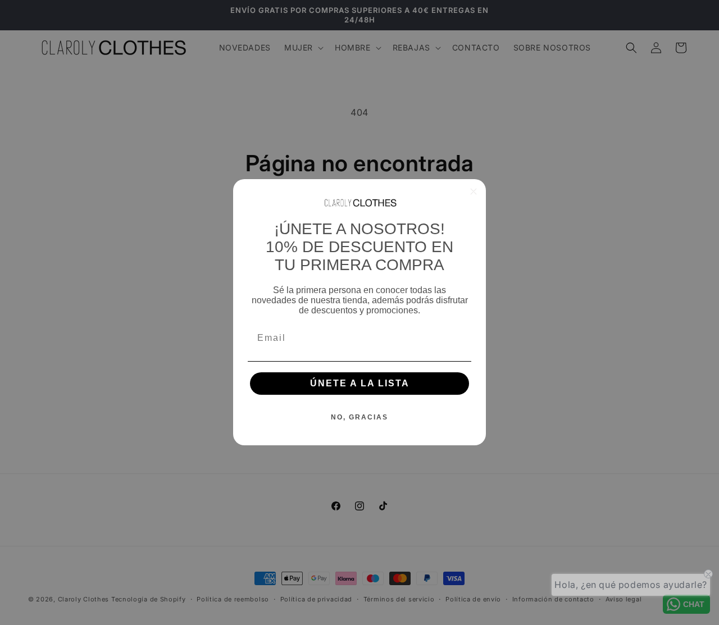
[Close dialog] (473, 191)
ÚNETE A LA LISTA (359, 384)
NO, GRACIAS (359, 418)
